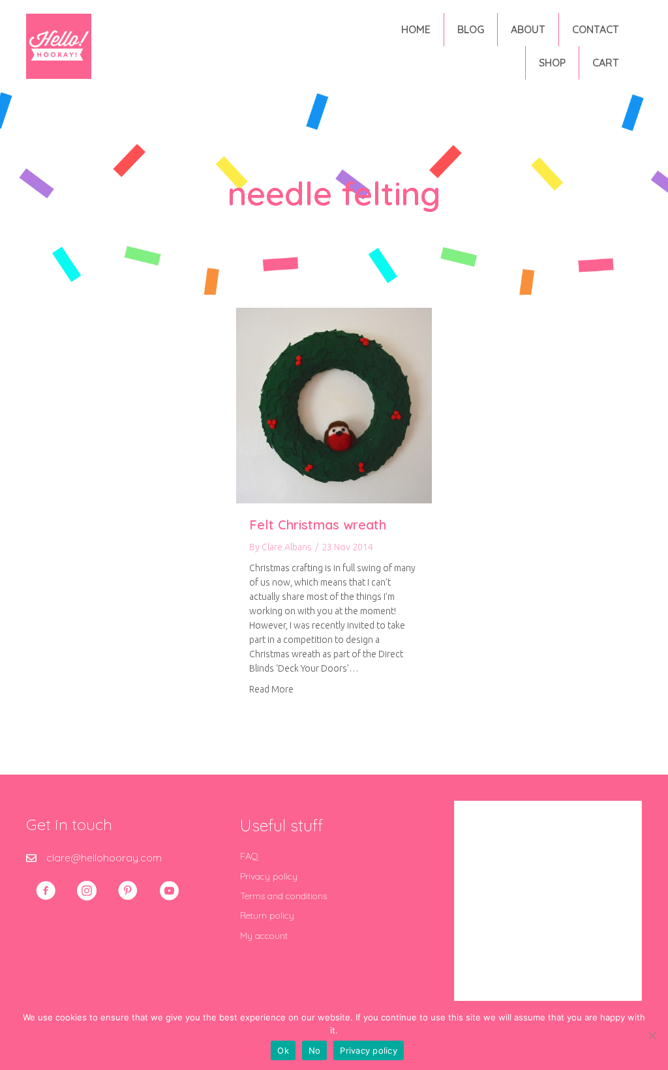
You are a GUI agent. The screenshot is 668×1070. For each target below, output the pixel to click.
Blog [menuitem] (470, 29)
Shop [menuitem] (552, 62)
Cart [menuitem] (605, 62)
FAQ (249, 856)
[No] (651, 1035)
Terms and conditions (283, 896)
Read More (271, 688)
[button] (45, 890)
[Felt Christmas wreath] (334, 404)
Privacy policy (268, 876)
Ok (283, 1050)
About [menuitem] (528, 29)
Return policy (267, 915)
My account (264, 936)
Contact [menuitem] (595, 29)
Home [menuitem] (416, 29)
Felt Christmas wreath (317, 524)
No (315, 1050)
